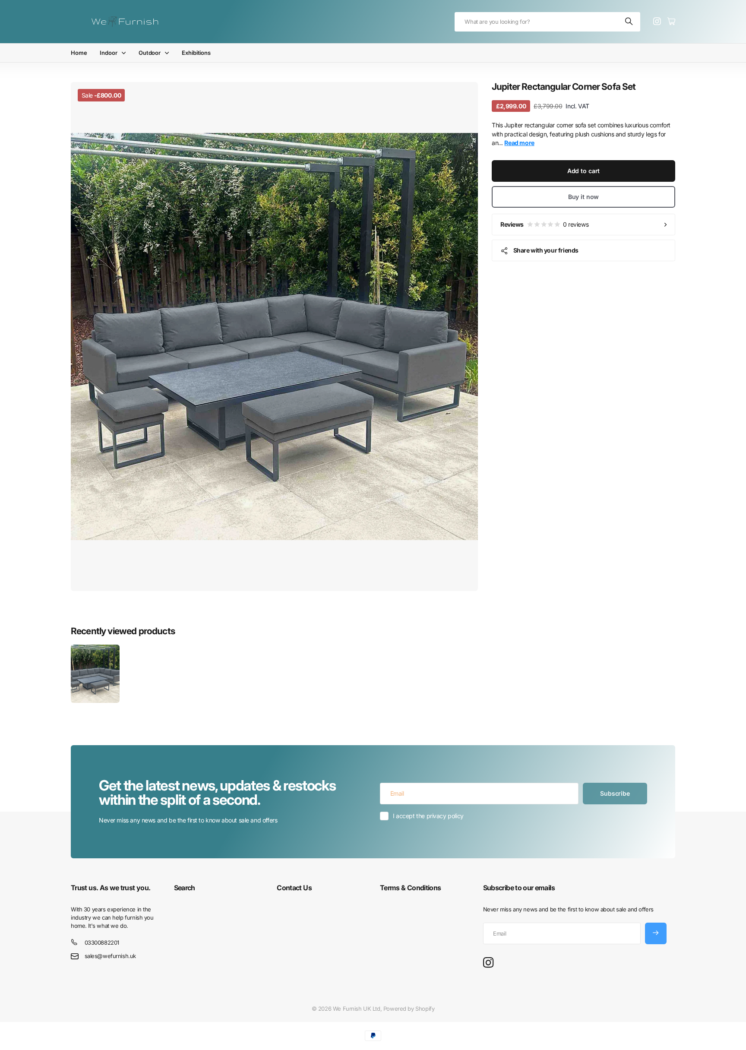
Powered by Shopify (408, 1008)
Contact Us (294, 887)
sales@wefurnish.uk (110, 955)
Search (184, 887)
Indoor (108, 52)
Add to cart (583, 170)
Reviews (544, 224)
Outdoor (150, 52)
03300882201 (102, 942)
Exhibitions (196, 52)
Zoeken (629, 22)
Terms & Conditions (410, 887)
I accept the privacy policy (428, 815)
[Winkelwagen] (671, 21)
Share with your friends (545, 250)
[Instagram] (488, 963)
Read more (519, 142)
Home (79, 52)
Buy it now (583, 196)
